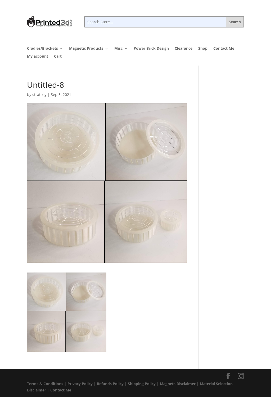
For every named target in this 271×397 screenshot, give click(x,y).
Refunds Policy (110, 383)
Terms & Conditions (45, 383)
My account (37, 56)
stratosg (39, 94)
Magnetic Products (86, 49)
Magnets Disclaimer (178, 383)
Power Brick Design (151, 49)
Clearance (183, 49)
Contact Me (223, 49)
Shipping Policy (142, 383)
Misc (118, 49)
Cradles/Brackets (42, 49)
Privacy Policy (80, 383)
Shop (202, 49)
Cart (58, 56)
